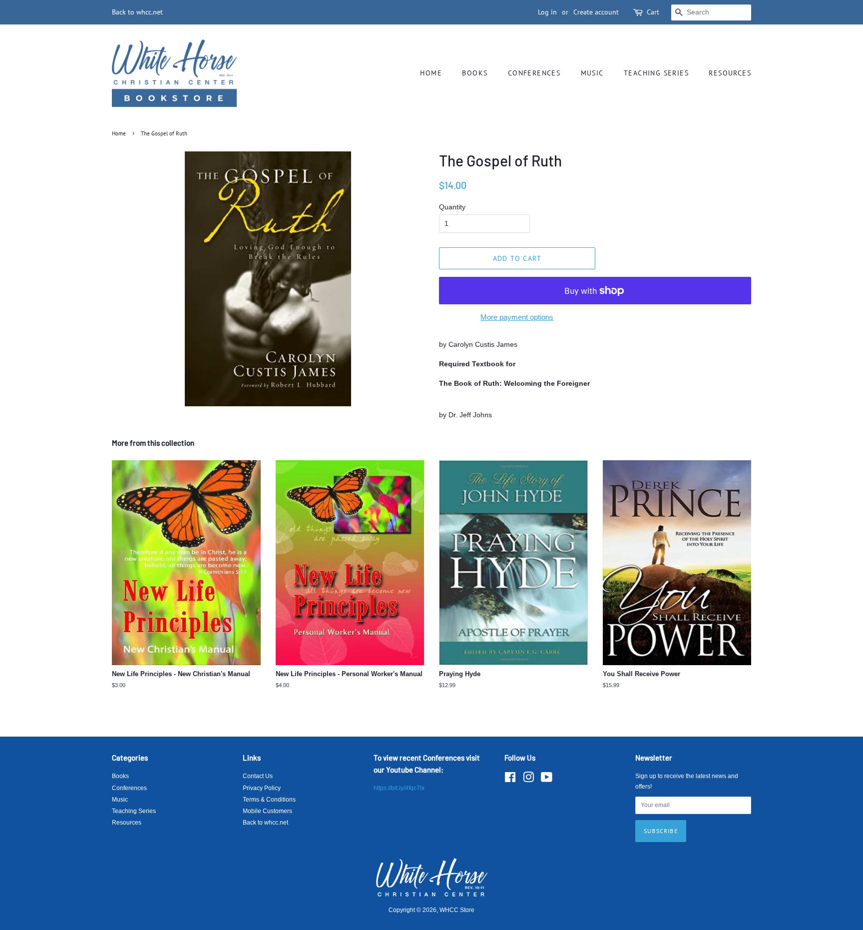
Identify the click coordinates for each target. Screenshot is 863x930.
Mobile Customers (267, 811)
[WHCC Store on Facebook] (510, 779)
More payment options (516, 317)
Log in (547, 11)
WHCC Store (456, 910)
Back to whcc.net (137, 11)
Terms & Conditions (269, 799)
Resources (730, 72)
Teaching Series (656, 72)
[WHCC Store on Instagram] (528, 779)
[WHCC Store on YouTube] (546, 779)
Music (592, 72)
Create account (596, 11)
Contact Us (258, 776)
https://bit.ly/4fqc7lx (399, 788)
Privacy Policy (262, 788)
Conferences (534, 72)
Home (431, 72)
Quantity (452, 207)
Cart (653, 11)
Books (474, 72)
